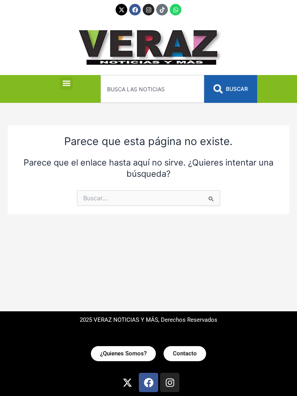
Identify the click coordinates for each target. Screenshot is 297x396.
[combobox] (152, 89)
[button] (66, 83)
